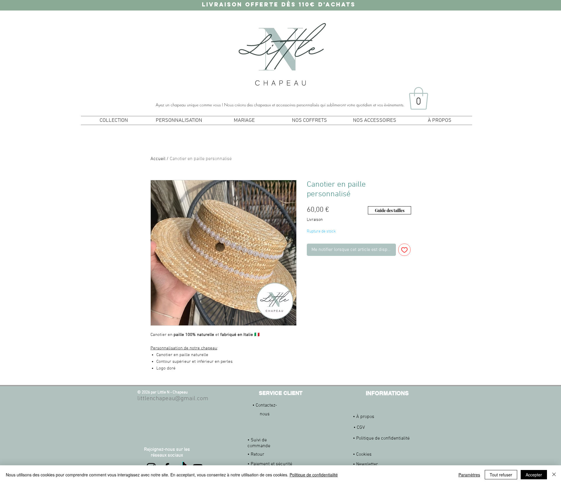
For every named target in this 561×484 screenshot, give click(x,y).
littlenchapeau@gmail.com (172, 398)
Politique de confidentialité (314, 475)
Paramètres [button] (469, 475)
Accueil (157, 159)
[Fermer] (553, 474)
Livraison (315, 219)
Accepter (534, 475)
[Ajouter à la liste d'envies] (404, 250)
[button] (418, 98)
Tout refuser (501, 475)
